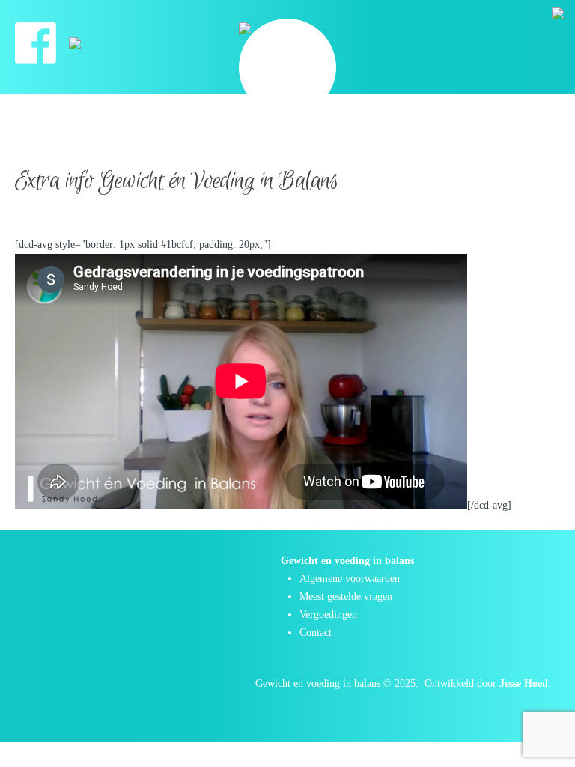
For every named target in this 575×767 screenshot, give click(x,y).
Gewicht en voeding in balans (317, 683)
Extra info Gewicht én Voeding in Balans (176, 181)
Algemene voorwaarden (349, 578)
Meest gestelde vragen (345, 596)
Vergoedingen (328, 614)
